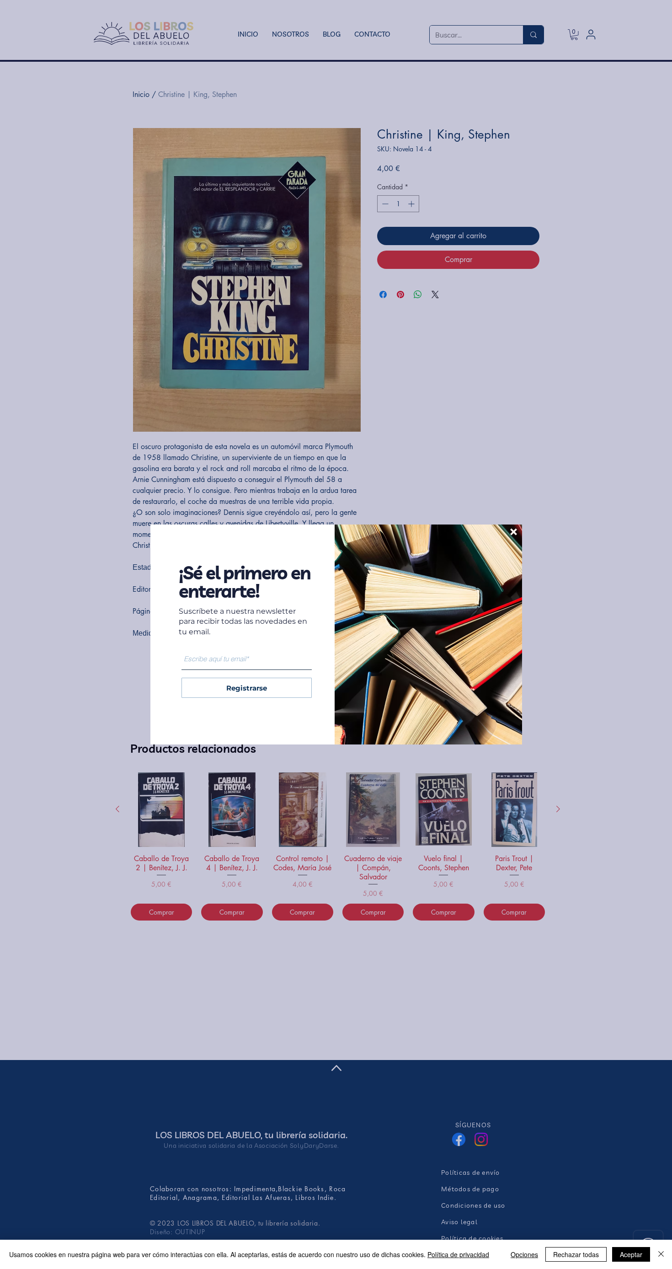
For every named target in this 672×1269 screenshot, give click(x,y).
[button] (513, 531)
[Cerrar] (661, 1254)
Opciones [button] (524, 1254)
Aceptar (631, 1254)
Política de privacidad (458, 1254)
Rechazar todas (576, 1254)
